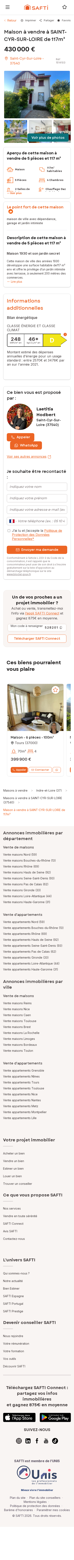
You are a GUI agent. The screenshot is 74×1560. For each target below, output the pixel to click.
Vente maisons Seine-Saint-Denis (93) (29, 878)
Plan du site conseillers (44, 1497)
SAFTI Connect (13, 1223)
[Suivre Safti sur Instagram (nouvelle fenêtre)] (19, 1441)
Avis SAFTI (10, 1231)
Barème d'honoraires (18, 1510)
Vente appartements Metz (20, 1106)
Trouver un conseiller (17, 1183)
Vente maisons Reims (17, 1003)
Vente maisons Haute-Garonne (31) (26, 902)
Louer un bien (12, 1176)
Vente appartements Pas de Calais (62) (29, 951)
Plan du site (17, 1497)
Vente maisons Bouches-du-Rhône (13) (29, 860)
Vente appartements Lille (20, 1118)
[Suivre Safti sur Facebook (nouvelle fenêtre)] (37, 1441)
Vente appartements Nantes (22, 1100)
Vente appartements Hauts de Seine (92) (31, 939)
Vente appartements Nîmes (21, 1076)
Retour (11, 20)
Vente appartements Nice (20, 1094)
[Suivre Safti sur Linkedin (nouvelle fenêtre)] (28, 1441)
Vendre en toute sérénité (20, 1216)
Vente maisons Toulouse (19, 1021)
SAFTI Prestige (13, 1311)
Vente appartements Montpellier (25, 1112)
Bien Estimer (11, 1288)
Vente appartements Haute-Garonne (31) (30, 969)
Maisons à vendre (15, 790)
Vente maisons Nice (16, 1009)
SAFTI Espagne (13, 1296)
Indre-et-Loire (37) (49, 790)
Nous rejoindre (13, 1336)
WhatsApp (29, 445)
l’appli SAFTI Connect (42, 613)
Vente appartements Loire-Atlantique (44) (31, 963)
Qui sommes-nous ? (16, 1273)
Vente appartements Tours (21, 1082)
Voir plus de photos (48, 137)
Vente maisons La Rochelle (21, 1033)
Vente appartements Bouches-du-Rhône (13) (33, 928)
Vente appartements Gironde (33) (26, 957)
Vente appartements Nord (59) (24, 922)
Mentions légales (35, 1502)
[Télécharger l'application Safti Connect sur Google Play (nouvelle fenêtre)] (55, 1417)
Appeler (23, 437)
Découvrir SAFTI (14, 1366)
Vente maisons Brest (17, 1027)
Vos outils (9, 1358)
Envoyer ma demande (39, 549)
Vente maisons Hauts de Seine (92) (27, 872)
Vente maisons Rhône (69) (21, 866)
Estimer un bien (13, 1168)
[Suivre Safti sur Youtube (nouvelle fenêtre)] (46, 1441)
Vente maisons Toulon (18, 1050)
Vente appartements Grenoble (23, 1070)
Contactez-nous (14, 1238)
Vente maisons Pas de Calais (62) (26, 884)
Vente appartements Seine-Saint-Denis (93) (32, 945)
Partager (49, 20)
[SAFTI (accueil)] (36, 7)
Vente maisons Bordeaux (20, 1044)
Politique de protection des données (35, 1506)
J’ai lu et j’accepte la (37, 535)
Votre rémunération (16, 1343)
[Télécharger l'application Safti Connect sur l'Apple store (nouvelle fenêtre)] (19, 1417)
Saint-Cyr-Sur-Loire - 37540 (27, 61)
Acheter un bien (14, 1153)
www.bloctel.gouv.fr (19, 574)
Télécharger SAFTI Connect (37, 638)
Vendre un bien (13, 1161)
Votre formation (13, 1351)
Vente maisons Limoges (19, 1038)
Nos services (12, 1208)
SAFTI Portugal (13, 1303)
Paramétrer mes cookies (53, 1510)
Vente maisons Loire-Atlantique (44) (27, 896)
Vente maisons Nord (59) (20, 854)
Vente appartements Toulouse (23, 1088)
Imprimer (30, 20)
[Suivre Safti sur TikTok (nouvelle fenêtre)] (55, 1441)
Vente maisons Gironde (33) (22, 890)
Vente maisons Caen (17, 1015)
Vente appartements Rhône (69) (25, 933)
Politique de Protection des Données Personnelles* (37, 535)
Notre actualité (13, 1281)
